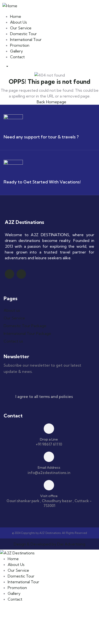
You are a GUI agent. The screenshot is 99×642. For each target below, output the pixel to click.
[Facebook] (9, 274)
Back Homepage (51, 101)
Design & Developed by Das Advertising (49, 544)
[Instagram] (21, 274)
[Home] (9, 5)
